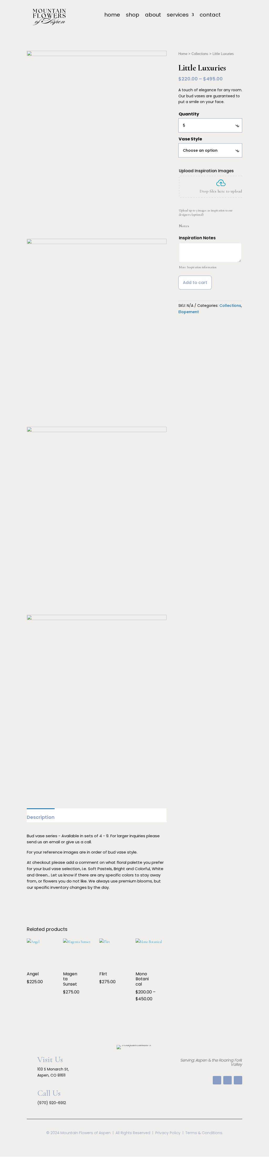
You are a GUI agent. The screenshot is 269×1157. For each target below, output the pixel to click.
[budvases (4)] (96, 55)
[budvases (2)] (96, 243)
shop (132, 15)
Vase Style (190, 139)
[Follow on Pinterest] (227, 1080)
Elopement (188, 311)
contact (210, 15)
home (112, 15)
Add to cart (195, 283)
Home (182, 54)
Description (41, 817)
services (178, 15)
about (153, 15)
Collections (200, 54)
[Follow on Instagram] (238, 1080)
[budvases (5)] (96, 619)
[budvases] (96, 431)
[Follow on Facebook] (217, 1080)
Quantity (189, 114)
